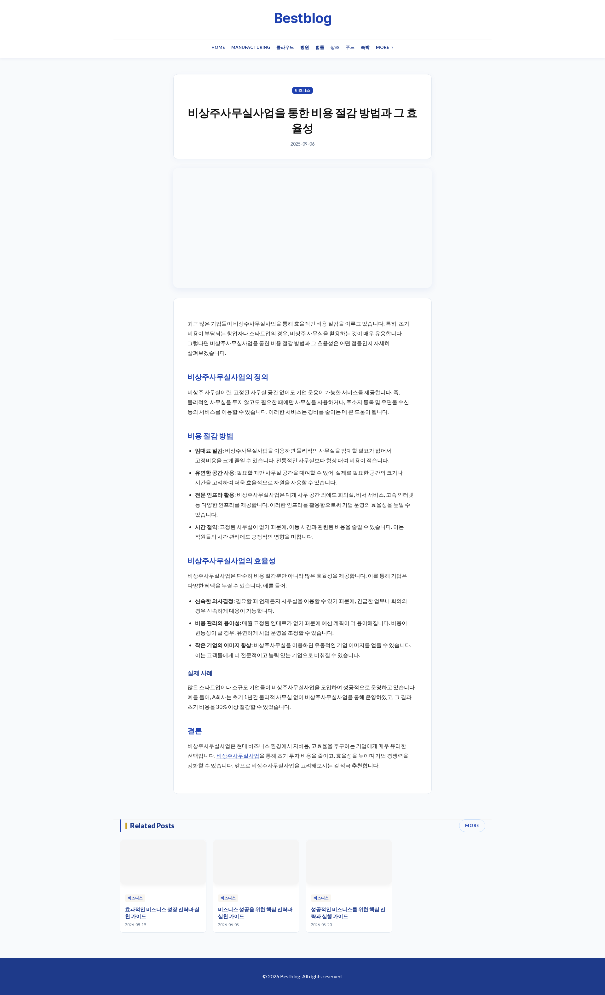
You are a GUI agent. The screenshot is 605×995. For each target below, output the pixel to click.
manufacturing (250, 47)
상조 (335, 47)
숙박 (365, 47)
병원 (304, 47)
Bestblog (302, 17)
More (385, 47)
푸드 (350, 47)
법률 (319, 47)
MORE (472, 825)
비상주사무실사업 (237, 755)
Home (218, 47)
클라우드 (285, 47)
